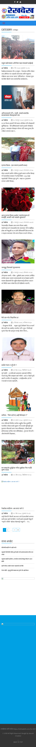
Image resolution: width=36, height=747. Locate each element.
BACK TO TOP (18, 742)
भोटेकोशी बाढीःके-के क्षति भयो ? (9, 547)
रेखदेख (6, 68)
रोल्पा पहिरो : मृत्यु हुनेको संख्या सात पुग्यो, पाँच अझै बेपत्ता (15, 570)
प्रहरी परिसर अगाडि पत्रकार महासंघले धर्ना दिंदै (12, 566)
